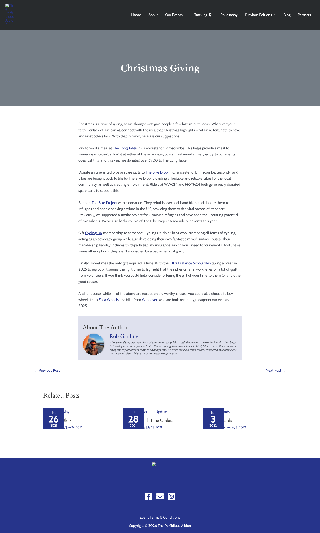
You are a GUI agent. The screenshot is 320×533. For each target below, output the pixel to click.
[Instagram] (171, 496)
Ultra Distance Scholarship (190, 263)
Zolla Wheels (109, 299)
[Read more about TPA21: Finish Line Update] (145, 411)
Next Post (276, 370)
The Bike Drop (157, 172)
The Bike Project (104, 203)
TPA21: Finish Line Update (148, 420)
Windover (149, 299)
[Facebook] (149, 496)
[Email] (160, 496)
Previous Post (47, 370)
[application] (185, 14)
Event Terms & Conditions (160, 517)
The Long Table (125, 148)
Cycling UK (93, 233)
